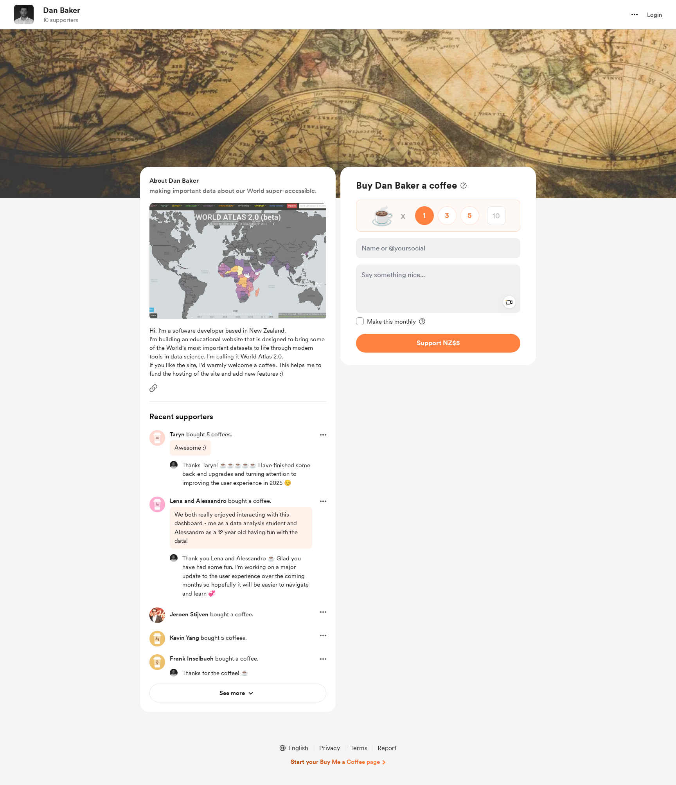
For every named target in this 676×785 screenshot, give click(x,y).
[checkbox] (386, 321)
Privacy (329, 748)
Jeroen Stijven (189, 614)
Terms (358, 748)
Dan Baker (61, 10)
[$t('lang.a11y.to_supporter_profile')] (174, 465)
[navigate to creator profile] (24, 14)
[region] (438, 266)
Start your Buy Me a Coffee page (335, 761)
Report (387, 748)
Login (654, 14)
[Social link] (153, 388)
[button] (634, 14)
